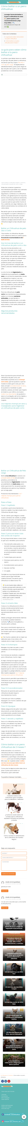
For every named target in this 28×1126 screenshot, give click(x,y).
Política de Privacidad (7, 1105)
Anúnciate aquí (5, 1108)
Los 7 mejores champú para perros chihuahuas (11, 496)
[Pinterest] (8, 1081)
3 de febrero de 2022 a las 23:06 (13, 884)
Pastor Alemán (5, 1099)
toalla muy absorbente (8, 394)
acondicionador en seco (18, 386)
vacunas (4, 759)
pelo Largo (9, 65)
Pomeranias (4, 1096)
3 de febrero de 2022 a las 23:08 (13, 899)
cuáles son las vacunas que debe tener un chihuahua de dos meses (13, 763)
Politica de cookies (6, 1107)
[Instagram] (5, 1081)
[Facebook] (2, 1081)
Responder (5, 891)
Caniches (3, 1094)
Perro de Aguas (5, 1097)
